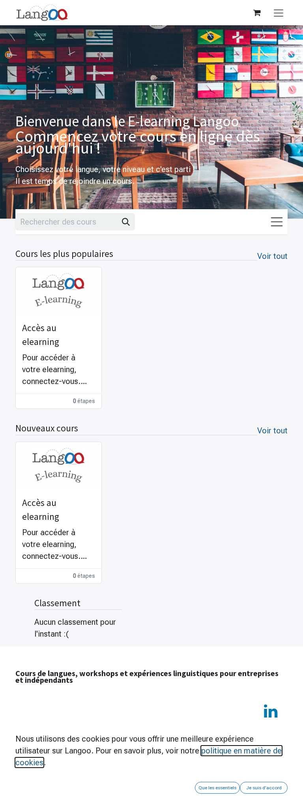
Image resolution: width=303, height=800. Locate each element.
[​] (270, 711)
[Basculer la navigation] (278, 12)
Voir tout (272, 256)
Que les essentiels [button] (217, 788)
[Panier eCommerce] (256, 12)
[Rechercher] (126, 221)
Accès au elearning (40, 334)
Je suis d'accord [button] (264, 788)
